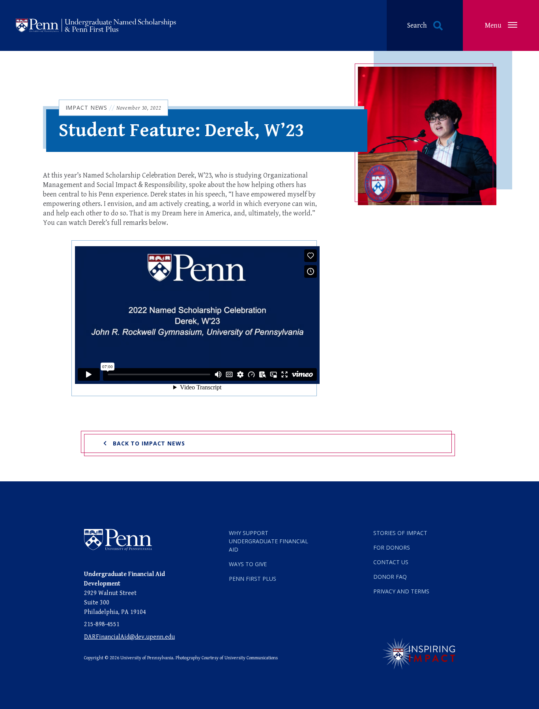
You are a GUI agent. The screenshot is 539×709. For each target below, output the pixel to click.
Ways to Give (248, 564)
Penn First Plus (252, 578)
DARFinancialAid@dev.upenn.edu (129, 637)
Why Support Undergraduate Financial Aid (268, 541)
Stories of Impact (400, 533)
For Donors (391, 547)
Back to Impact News (149, 443)
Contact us (390, 562)
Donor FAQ (390, 576)
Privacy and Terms (401, 591)
